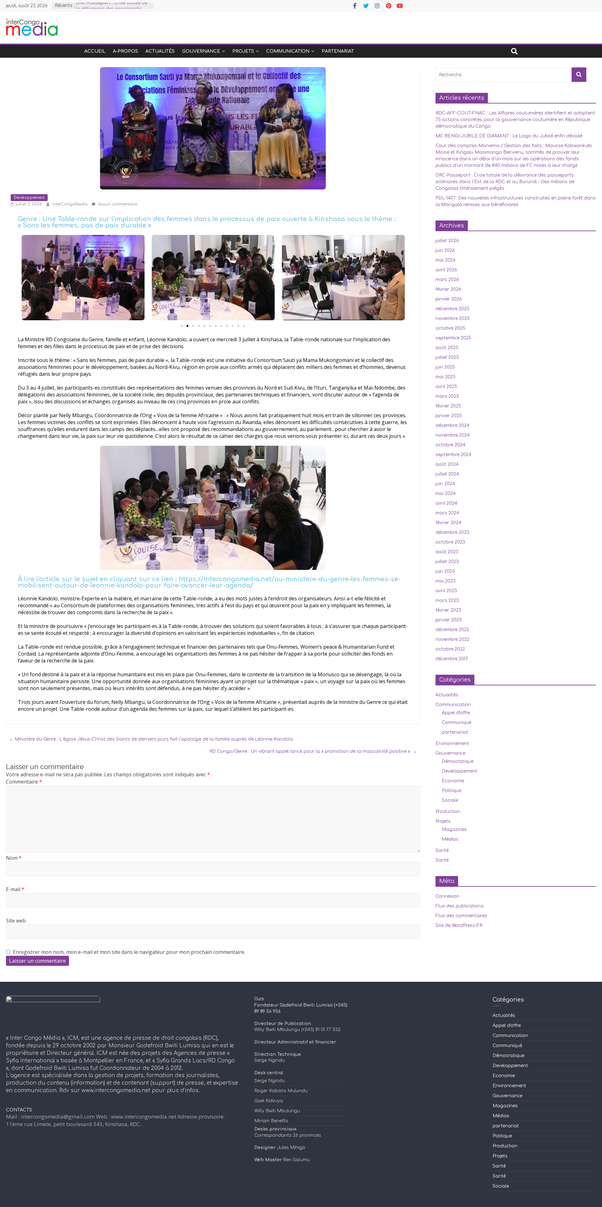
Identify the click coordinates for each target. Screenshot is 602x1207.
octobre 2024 (450, 445)
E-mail (15, 889)
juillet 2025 (447, 357)
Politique (451, 790)
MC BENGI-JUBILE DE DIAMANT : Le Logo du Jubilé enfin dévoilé (509, 136)
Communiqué (456, 722)
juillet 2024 (447, 474)
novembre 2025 (453, 318)
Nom (14, 857)
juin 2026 (445, 250)
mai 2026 (446, 260)
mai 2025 (446, 377)
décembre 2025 (452, 308)
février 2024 (448, 522)
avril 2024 (446, 503)
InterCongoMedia (71, 204)
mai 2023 (446, 581)
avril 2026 (446, 270)
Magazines (454, 829)
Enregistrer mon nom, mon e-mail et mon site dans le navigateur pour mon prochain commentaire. (129, 952)
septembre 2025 (453, 338)
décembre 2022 (452, 629)
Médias (450, 839)
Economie (453, 781)
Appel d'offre (456, 712)
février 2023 (448, 610)
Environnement (452, 743)
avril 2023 (446, 590)
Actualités (160, 51)
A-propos (125, 51)
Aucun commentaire (117, 204)
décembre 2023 (452, 532)
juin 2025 (445, 367)
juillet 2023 (447, 561)
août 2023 (447, 552)
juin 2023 (445, 571)
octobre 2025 (450, 328)
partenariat (338, 51)
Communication (287, 51)
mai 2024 (446, 493)
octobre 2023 (450, 542)
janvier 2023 (449, 620)
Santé (442, 850)
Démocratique (457, 761)
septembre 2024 (453, 454)
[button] (182, 326)
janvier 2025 (449, 415)
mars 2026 (447, 279)
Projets (243, 51)
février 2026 (448, 289)
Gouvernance (201, 51)
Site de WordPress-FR (459, 925)
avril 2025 (446, 386)
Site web (16, 920)
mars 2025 (447, 396)
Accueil (94, 51)
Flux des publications (460, 906)
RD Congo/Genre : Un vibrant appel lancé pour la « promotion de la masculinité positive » (313, 751)
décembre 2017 (452, 659)
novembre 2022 (452, 639)
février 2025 (448, 406)
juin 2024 (445, 483)
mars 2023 (447, 600)
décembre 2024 (452, 425)
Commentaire (24, 781)
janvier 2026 (449, 299)
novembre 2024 (453, 435)
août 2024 (447, 464)
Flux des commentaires (461, 915)
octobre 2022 (450, 649)
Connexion (447, 896)
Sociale (450, 800)
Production (448, 811)
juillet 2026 (447, 240)
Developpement (29, 197)
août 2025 (447, 347)
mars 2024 (447, 513)
